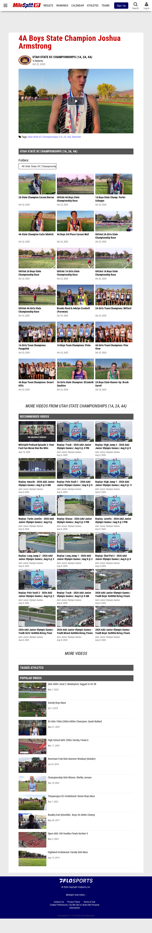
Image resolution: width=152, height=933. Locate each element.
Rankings (62, 5)
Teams (106, 5)
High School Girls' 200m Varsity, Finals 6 (68, 740)
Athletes (92, 5)
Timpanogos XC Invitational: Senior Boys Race (71, 796)
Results (48, 5)
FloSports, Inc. (84, 887)
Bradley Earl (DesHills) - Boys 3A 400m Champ (71, 814)
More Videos (76, 653)
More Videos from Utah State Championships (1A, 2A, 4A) (76, 406)
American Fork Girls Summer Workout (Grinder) (71, 758)
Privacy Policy (73, 902)
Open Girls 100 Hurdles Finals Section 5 (68, 833)
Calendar (77, 5)
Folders (23, 160)
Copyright (73, 887)
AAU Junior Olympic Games (69, 452)
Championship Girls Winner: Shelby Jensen (70, 777)
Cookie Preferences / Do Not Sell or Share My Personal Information (74, 906)
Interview (76, 137)
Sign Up (121, 5)
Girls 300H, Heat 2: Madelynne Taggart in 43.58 (72, 684)
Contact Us (59, 902)
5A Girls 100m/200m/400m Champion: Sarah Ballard (75, 721)
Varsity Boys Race (57, 702)
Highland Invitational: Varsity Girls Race (68, 852)
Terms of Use (89, 902)
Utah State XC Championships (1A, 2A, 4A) (62, 57)
